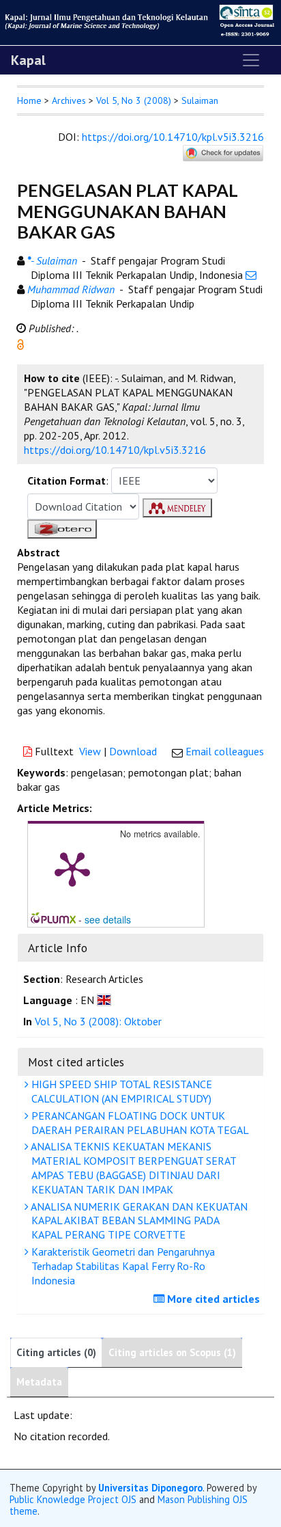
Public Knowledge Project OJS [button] (73, 1499)
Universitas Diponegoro (150, 1487)
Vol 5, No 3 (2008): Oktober (98, 1021)
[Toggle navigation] (251, 60)
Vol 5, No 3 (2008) (133, 100)
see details (108, 919)
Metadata (39, 1381)
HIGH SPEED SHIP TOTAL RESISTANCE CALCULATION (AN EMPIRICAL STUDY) (120, 1091)
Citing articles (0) (56, 1352)
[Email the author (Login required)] (251, 275)
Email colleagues (225, 751)
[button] (20, 343)
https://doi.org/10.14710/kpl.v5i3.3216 (173, 137)
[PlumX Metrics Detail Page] (72, 868)
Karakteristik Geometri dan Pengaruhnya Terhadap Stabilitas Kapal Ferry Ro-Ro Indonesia (122, 1266)
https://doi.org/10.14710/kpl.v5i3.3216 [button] (115, 450)
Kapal (28, 60)
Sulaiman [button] (199, 100)
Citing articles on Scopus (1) (172, 1352)
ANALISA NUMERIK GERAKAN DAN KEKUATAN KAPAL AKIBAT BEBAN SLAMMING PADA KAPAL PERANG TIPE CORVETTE (138, 1221)
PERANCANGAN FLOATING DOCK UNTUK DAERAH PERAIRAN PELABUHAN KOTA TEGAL (139, 1123)
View (90, 751)
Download (133, 751)
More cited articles (212, 1299)
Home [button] (29, 100)
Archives (69, 100)
